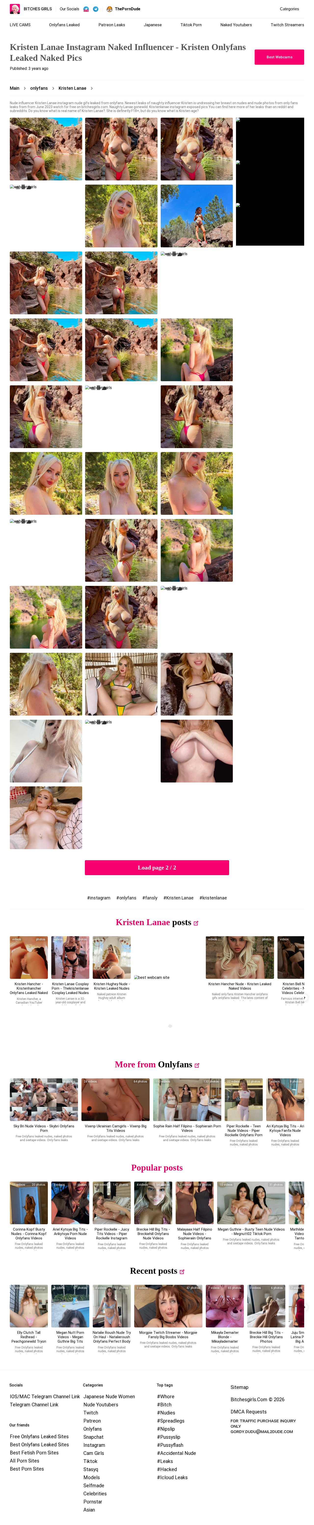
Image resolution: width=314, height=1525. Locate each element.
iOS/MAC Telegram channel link (45, 1396)
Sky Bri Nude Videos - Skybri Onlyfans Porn (43, 1128)
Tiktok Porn (191, 24)
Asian (89, 1510)
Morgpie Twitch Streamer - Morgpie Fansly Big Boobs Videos (168, 1334)
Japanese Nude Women (109, 1396)
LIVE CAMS (20, 24)
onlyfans (127, 897)
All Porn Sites (24, 1461)
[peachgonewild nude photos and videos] (29, 1306)
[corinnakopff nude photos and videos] (29, 1203)
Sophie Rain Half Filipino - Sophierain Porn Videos (187, 1128)
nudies (167, 1413)
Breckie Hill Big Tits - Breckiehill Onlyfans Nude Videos (153, 1233)
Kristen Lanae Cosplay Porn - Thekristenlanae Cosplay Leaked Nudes (70, 988)
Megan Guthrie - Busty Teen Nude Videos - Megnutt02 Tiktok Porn (251, 1231)
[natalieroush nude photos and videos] (112, 1306)
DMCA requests (249, 1412)
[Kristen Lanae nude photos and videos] (70, 957)
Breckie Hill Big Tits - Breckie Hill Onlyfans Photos (266, 1337)
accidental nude (178, 1453)
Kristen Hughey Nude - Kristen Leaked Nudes (112, 986)
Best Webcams (279, 57)
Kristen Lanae (180, 897)
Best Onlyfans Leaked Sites (39, 1445)
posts (181, 922)
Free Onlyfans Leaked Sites (39, 1436)
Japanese (153, 24)
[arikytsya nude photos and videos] (285, 1099)
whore (167, 1396)
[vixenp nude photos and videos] (115, 1099)
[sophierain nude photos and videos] (187, 1099)
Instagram (94, 1445)
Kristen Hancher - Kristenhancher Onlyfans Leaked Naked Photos (29, 990)
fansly (151, 897)
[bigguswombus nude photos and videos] (168, 1306)
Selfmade (93, 1485)
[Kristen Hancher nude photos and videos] (29, 957)
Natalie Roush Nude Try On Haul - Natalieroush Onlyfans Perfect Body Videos (112, 1339)
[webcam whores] (168, 1027)
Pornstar (92, 1502)
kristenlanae (214, 897)
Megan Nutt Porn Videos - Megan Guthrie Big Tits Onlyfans (70, 1339)
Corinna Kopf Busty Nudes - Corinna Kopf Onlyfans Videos (29, 1233)
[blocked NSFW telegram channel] (95, 9)
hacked (168, 1469)
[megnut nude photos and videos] (70, 1306)
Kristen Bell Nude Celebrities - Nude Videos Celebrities (296, 988)
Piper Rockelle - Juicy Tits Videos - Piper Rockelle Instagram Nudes (112, 1236)
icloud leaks (174, 1477)
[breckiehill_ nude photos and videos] (153, 1203)
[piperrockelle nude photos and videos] (244, 1099)
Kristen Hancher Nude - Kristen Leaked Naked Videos (240, 986)
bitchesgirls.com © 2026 (258, 1399)
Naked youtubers (236, 24)
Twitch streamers (287, 24)
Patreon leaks (112, 24)
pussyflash (171, 1445)
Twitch (90, 1413)
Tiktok (90, 1461)
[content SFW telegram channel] (86, 9)
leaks (166, 1461)
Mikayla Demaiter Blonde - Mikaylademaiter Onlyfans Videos (225, 1339)
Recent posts (153, 1271)
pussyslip (170, 1437)
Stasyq (90, 1469)
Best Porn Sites (27, 1469)
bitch (165, 1405)
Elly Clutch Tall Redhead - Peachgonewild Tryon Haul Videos (29, 1339)
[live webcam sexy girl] (270, 139)
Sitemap (240, 1387)
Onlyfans (175, 1064)
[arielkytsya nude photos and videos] (70, 1203)
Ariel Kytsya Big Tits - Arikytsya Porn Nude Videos (70, 1233)
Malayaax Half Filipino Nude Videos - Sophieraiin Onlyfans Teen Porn (194, 1236)
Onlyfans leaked (64, 24)
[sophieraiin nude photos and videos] (195, 1203)
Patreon (92, 1421)
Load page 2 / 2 (157, 867)
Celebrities (95, 1494)
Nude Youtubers (100, 1405)
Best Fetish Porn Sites (34, 1453)
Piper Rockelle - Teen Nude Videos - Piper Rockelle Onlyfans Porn (243, 1130)
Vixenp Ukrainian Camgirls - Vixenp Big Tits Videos (115, 1128)
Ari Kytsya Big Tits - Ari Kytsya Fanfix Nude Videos (285, 1130)
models (91, 1477)
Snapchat (93, 1437)
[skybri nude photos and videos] (44, 1099)
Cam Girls (93, 1453)
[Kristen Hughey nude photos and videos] (112, 957)
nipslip (167, 1429)
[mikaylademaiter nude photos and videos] (225, 1306)
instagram (100, 897)
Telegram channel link (34, 1405)
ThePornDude (127, 9)
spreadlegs (172, 1421)
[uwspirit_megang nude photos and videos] (251, 1203)
